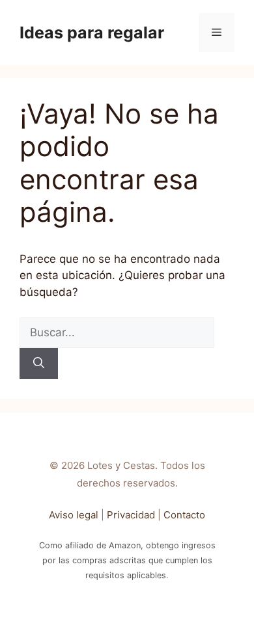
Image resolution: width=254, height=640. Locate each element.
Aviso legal (73, 515)
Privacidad (131, 515)
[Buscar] (39, 363)
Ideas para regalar (92, 32)
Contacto (184, 515)
